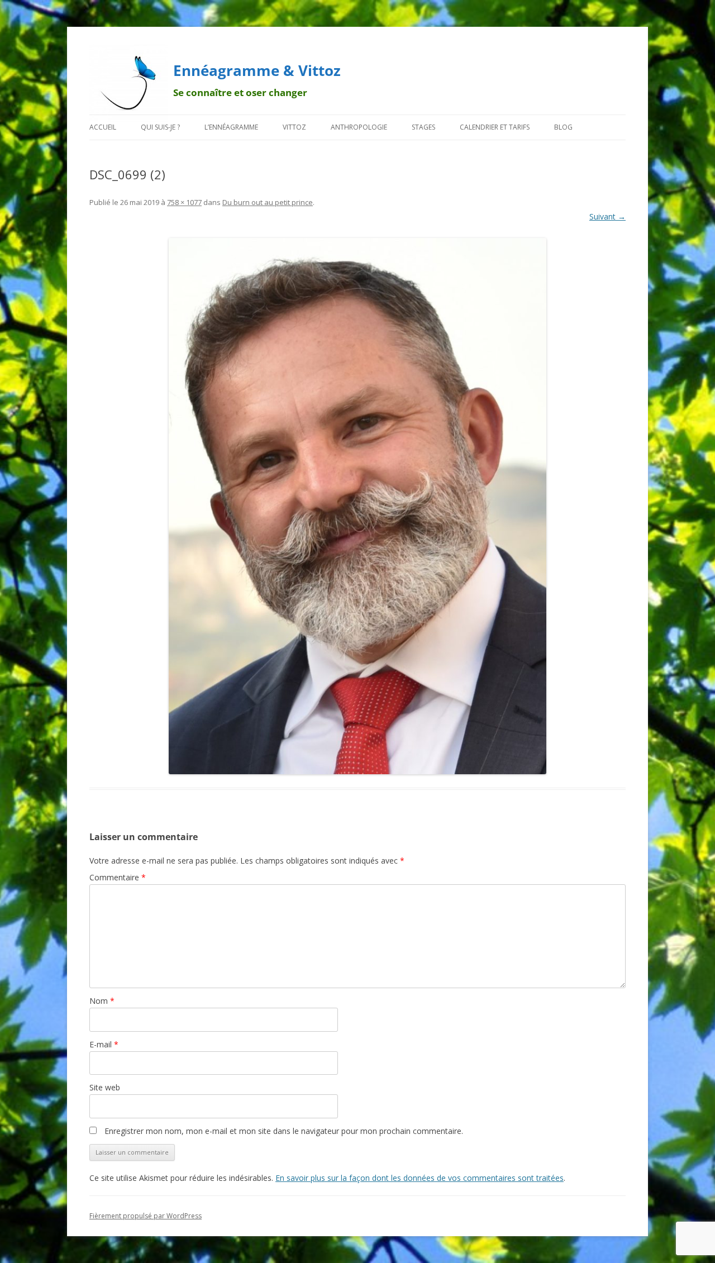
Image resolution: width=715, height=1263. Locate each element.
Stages (423, 127)
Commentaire (117, 877)
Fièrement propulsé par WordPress (145, 1216)
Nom (102, 1000)
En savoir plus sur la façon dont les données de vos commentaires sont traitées (419, 1178)
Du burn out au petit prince (267, 202)
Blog (563, 127)
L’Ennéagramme (231, 127)
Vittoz (294, 127)
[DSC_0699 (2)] (357, 506)
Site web (104, 1087)
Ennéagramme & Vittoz (257, 70)
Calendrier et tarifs (495, 127)
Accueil (102, 127)
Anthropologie (359, 127)
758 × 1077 (184, 202)
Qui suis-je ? (160, 127)
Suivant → (607, 216)
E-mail (103, 1044)
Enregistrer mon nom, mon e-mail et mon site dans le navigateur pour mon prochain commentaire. (283, 1131)
